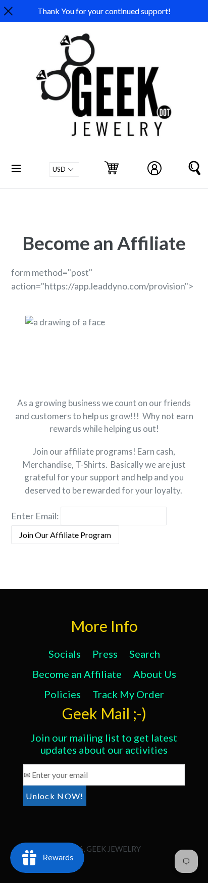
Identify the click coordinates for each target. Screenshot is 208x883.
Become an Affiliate (77, 674)
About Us (154, 674)
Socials (64, 654)
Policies (62, 694)
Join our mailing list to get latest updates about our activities (104, 743)
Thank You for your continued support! (104, 11)
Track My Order (128, 694)
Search (144, 654)
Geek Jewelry (113, 848)
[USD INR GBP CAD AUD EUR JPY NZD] (64, 169)
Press (105, 654)
